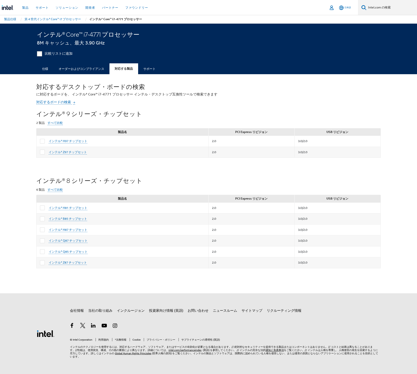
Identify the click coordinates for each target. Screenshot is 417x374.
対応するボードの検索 (54, 102)
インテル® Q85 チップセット (68, 252)
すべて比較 (55, 123)
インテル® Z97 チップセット (68, 152)
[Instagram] (115, 326)
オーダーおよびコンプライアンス (81, 69)
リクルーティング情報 (284, 310)
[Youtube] (104, 326)
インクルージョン (131, 310)
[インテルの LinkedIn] (93, 326)
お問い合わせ (198, 310)
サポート (149, 69)
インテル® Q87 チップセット (68, 241)
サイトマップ (252, 310)
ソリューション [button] (67, 8)
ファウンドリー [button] (136, 8)
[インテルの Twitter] (82, 326)
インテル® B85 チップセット (68, 219)
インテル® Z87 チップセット (68, 262)
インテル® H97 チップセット (68, 141)
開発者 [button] (90, 8)
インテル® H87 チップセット (68, 230)
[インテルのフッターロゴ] (45, 333)
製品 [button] (25, 8)
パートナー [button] (110, 8)
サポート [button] (42, 8)
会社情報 (77, 310)
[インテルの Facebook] (72, 326)
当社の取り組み (100, 310)
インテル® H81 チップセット (68, 208)
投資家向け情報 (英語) (166, 310)
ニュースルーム (225, 310)
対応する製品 (124, 69)
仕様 (45, 69)
